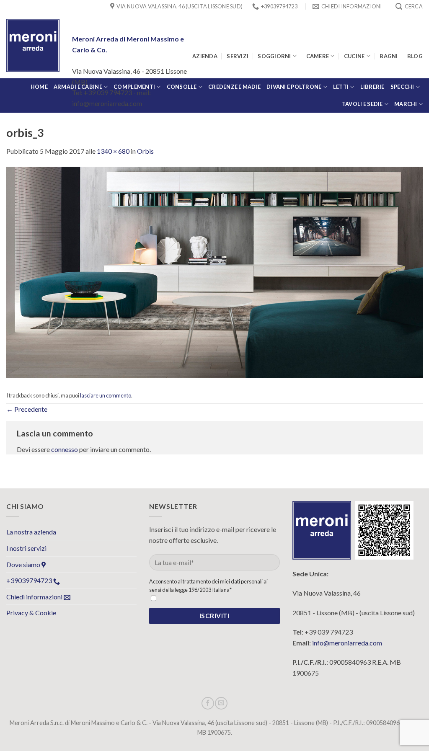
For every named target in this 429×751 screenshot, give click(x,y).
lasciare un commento (105, 395)
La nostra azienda (31, 532)
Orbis (145, 151)
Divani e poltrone (293, 86)
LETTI (341, 86)
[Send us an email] (221, 703)
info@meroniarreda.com (347, 643)
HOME (39, 86)
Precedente (26, 409)
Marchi (405, 104)
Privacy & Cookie (31, 613)
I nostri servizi (26, 548)
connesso (64, 449)
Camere (317, 56)
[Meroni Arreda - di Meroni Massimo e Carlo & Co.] (32, 45)
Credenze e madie (234, 86)
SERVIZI (237, 56)
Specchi (402, 86)
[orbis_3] (214, 271)
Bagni (389, 56)
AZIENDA (204, 56)
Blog (415, 56)
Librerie (372, 86)
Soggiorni (274, 56)
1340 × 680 (113, 151)
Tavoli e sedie (362, 104)
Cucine (354, 56)
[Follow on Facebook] (208, 703)
